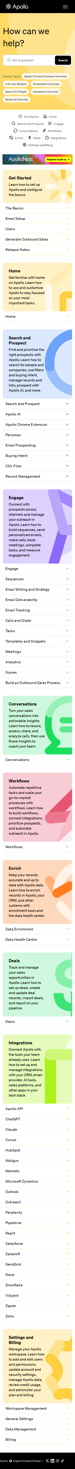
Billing (10, 1439)
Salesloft (12, 1254)
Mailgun (12, 1160)
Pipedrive (13, 1223)
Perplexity (13, 1212)
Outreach (13, 1202)
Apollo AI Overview (16, 99)
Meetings (13, 651)
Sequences (14, 579)
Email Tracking (17, 610)
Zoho (9, 1316)
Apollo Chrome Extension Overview (45, 76)
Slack (10, 1274)
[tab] (28, 116)
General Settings (19, 1419)
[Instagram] (58, 1460)
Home (10, 316)
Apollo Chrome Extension (26, 424)
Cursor (10, 1140)
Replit (10, 1233)
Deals (10, 1021)
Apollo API (14, 1109)
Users (10, 229)
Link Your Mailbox (16, 84)
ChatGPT (12, 1119)
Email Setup (15, 218)
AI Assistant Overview (46, 84)
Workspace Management (26, 1408)
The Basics (14, 208)
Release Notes (17, 249)
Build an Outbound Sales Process (32, 683)
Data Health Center (21, 939)
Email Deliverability (21, 600)
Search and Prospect (22, 404)
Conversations (17, 760)
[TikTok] (63, 1460)
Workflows (14, 847)
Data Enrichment (19, 929)
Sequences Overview (45, 91)
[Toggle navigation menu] (65, 7)
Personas (13, 435)
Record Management (22, 476)
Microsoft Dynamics (21, 1181)
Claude (11, 1129)
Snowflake (14, 1285)
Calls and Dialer (18, 620)
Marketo (12, 1171)
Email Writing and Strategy (27, 589)
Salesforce (14, 1243)
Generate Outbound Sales (26, 239)
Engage (11, 568)
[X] (48, 1460)
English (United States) (27, 1461)
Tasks (10, 631)
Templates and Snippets (25, 641)
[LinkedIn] (53, 1460)
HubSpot (12, 1150)
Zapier (10, 1306)
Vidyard (12, 1295)
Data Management (20, 1429)
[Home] (17, 7)
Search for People (16, 91)
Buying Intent (16, 455)
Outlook (12, 1192)
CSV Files (13, 466)
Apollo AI (13, 414)
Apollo (4, 1461)
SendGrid (13, 1264)
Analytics (13, 662)
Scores (11, 672)
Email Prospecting (20, 445)
